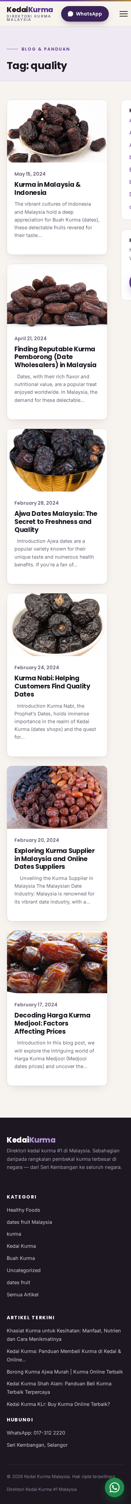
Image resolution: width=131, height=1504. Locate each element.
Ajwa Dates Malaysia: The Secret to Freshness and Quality (55, 521)
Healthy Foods (23, 1210)
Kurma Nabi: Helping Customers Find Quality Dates (52, 686)
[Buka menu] (123, 14)
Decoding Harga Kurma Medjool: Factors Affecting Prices (52, 1023)
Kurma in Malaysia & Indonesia (47, 188)
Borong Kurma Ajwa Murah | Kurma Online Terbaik (65, 1372)
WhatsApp (89, 13)
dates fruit (18, 1282)
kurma (14, 1234)
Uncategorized (24, 1270)
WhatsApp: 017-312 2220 (36, 1433)
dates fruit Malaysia (29, 1222)
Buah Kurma (21, 1258)
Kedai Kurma (21, 1246)
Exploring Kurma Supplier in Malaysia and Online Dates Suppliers (54, 859)
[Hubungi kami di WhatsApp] (114, 1487)
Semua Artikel (23, 1294)
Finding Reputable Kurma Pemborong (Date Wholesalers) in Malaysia (55, 357)
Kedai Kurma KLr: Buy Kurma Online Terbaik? (58, 1404)
